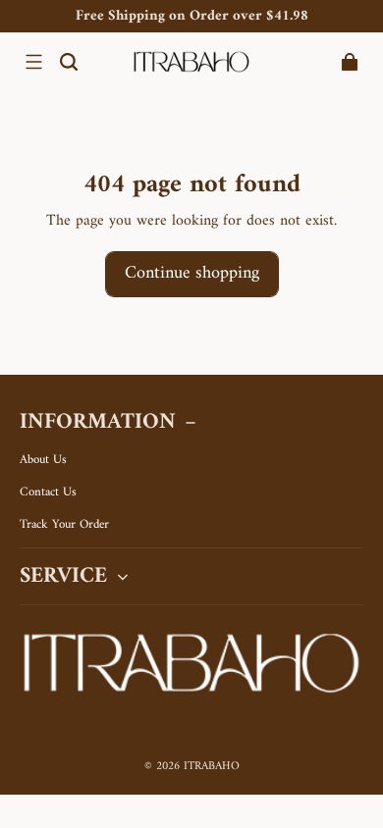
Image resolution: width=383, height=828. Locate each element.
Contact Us (48, 492)
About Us (43, 460)
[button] (33, 62)
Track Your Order (64, 525)
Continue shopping (192, 273)
